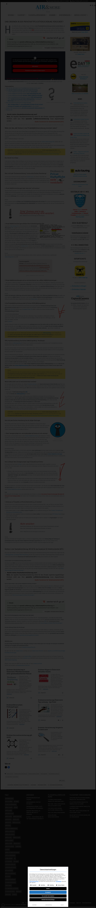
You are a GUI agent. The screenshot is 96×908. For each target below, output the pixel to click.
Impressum (62, 904)
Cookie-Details (34, 904)
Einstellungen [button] (58, 881)
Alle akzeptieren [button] (48, 892)
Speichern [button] (48, 888)
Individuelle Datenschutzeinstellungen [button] (48, 899)
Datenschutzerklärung (33, 881)
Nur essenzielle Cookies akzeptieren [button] (48, 896)
